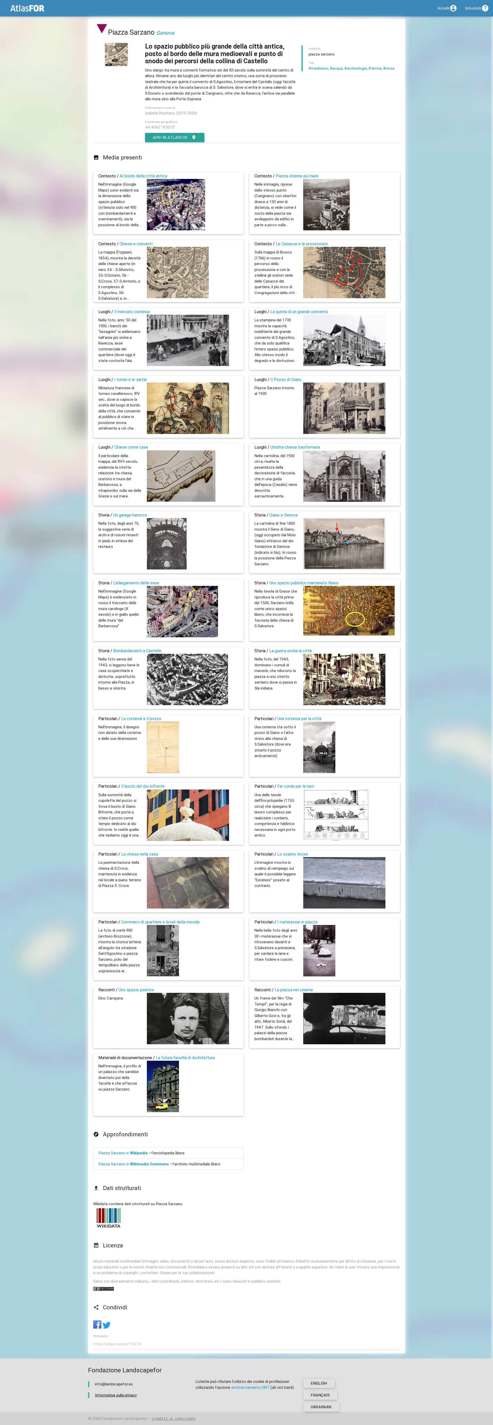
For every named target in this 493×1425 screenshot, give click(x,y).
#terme (374, 68)
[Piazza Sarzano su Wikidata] (108, 1227)
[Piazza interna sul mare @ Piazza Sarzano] (326, 228)
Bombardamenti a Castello (137, 650)
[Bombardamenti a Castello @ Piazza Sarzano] (187, 703)
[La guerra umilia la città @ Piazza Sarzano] (344, 703)
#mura (388, 68)
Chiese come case (131, 447)
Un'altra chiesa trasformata (295, 447)
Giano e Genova (283, 515)
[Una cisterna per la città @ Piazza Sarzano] (319, 771)
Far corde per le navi (295, 786)
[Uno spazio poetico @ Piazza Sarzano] (188, 1042)
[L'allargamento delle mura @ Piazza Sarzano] (182, 635)
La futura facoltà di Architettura (185, 1057)
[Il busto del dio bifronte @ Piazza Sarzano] (188, 839)
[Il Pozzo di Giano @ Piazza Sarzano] (344, 432)
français (320, 1395)
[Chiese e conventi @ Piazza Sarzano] (178, 296)
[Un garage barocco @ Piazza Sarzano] (167, 568)
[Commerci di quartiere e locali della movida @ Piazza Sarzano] (163, 975)
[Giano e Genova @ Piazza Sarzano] (344, 568)
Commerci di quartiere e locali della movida (160, 922)
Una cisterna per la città (299, 718)
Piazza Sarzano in (123, 1152)
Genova (165, 33)
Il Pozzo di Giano (285, 379)
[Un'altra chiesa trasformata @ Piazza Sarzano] (344, 500)
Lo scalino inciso (292, 854)
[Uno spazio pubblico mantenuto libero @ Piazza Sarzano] (349, 634)
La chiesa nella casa (139, 854)
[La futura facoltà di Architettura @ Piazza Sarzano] (163, 1110)
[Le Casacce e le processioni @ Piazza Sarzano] (344, 296)
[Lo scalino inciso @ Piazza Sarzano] (344, 907)
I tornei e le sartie (130, 379)
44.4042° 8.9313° (160, 127)
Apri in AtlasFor (170, 137)
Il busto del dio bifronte (143, 786)
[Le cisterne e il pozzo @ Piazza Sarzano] (163, 771)
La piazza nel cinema (294, 990)
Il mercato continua (132, 311)
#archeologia (355, 68)
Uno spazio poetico (136, 990)
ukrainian (321, 1406)
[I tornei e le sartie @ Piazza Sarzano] (188, 432)
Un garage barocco (130, 515)
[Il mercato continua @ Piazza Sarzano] (188, 364)
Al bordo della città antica (143, 176)
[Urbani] (102, 32)
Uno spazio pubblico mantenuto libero (303, 583)
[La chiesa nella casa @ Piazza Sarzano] (188, 907)
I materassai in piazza (297, 922)
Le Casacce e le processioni (302, 244)
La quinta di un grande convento (299, 311)
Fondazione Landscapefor (124, 1418)
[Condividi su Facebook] (97, 1327)
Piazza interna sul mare (297, 176)
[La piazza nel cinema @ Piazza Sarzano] (344, 1042)
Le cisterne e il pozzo (141, 718)
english (319, 1383)
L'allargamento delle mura (136, 583)
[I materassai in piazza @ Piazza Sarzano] (319, 975)
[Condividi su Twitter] (106, 1327)
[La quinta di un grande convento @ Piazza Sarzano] (344, 364)
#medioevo (318, 68)
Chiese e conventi (136, 244)
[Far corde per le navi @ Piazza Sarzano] (336, 839)
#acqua (336, 68)
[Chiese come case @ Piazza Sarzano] (181, 500)
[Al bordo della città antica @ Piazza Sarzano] (176, 228)
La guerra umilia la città (290, 650)
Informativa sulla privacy (116, 1395)
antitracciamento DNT (250, 1387)
